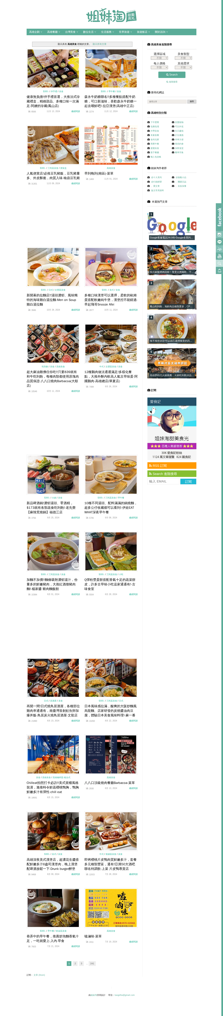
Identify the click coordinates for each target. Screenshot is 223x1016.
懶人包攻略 (156, 157)
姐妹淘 (94, 995)
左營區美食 (60, 290)
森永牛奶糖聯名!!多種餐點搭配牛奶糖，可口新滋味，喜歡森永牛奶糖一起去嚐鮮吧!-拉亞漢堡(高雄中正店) (110, 101)
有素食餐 (155, 135)
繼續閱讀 (75, 111)
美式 (112, 290)
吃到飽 (45, 366)
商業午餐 (155, 144)
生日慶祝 (179, 131)
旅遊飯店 (142, 32)
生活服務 (106, 32)
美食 (61, 91)
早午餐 (112, 91)
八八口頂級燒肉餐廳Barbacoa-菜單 (109, 783)
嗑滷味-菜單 (93, 936)
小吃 (121, 574)
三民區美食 (53, 168)
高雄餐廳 (52, 32)
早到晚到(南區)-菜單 (98, 173)
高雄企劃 (34, 32)
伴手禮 (54, 91)
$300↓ (46, 91)
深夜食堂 (179, 148)
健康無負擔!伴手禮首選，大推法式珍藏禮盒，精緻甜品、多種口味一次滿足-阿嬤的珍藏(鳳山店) (53, 101)
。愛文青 (155, 186)
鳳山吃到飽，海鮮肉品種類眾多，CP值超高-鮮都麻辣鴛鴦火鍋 (184, 306)
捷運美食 (155, 148)
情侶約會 (179, 144)
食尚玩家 (155, 139)
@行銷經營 (156, 182)
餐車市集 (179, 152)
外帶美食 (155, 131)
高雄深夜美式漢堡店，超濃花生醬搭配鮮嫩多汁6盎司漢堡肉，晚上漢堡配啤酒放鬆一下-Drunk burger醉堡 (53, 864)
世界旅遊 (124, 32)
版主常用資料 (157, 190)
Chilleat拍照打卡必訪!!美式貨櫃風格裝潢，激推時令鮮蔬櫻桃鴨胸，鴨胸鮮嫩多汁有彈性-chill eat (53, 787)
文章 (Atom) (39, 975)
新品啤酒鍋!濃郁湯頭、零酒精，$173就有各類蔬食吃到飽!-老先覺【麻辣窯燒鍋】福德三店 (51, 507)
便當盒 (63, 168)
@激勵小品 (181, 177)
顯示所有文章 (99, 44)
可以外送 (179, 126)
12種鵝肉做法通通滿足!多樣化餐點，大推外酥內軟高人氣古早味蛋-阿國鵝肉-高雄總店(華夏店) (111, 376)
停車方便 (179, 139)
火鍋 (54, 498)
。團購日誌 (181, 182)
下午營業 (155, 122)
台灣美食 (70, 32)
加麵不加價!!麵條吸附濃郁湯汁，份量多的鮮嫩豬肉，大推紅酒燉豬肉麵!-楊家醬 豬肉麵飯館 (52, 584)
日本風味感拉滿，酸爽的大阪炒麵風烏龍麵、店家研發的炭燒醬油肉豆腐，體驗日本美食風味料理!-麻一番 (110, 710)
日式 (51, 290)
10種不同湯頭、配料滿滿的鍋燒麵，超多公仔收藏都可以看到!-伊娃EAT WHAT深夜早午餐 (110, 507)
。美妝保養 (181, 186)
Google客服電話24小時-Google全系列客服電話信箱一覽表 (181, 237)
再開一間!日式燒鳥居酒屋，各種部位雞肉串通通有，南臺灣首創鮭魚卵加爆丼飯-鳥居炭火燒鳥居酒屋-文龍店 (53, 710)
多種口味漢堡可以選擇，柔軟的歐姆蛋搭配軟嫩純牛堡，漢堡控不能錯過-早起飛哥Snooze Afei (111, 299)
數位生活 (88, 32)
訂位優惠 (179, 135)
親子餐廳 (155, 152)
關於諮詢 (160, 32)
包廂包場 (155, 126)
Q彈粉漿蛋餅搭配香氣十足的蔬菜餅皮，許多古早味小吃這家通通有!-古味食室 (109, 584)
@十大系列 (156, 177)
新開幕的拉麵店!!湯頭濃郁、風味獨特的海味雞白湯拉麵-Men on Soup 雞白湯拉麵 (52, 299)
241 (92, 963)
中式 (101, 366)
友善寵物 (179, 122)
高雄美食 (111, 168)
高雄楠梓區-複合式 (61, 777)
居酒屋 (53, 701)
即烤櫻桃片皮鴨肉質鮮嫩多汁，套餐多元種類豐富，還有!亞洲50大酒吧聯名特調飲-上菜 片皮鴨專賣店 (110, 864)
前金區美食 (61, 931)
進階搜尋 (172, 82)
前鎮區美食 (111, 854)
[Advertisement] (53, 217)
